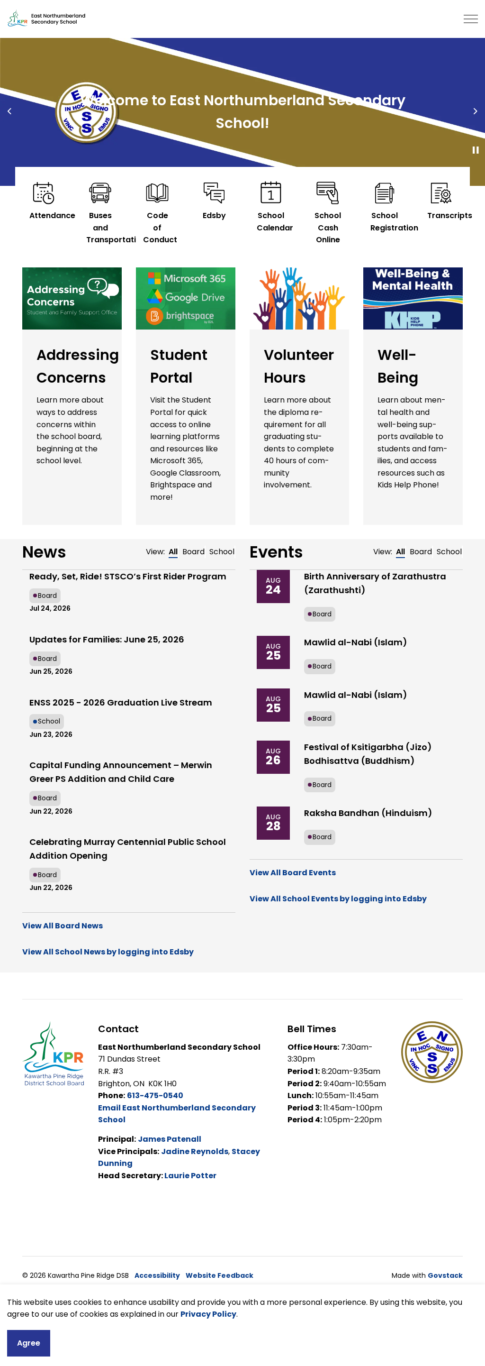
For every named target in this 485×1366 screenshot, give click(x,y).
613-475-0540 (155, 1095)
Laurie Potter (190, 1175)
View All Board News (62, 925)
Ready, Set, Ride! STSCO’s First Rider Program (127, 576)
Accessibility (157, 1275)
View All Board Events (293, 872)
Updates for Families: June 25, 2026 (106, 639)
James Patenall (169, 1139)
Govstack (445, 1275)
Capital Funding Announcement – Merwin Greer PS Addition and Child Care (120, 772)
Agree (28, 1343)
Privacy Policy (208, 1314)
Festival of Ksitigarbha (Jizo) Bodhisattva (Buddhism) (368, 754)
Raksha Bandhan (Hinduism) (368, 813)
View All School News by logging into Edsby (108, 951)
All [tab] (173, 551)
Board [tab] (193, 551)
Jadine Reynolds (194, 1151)
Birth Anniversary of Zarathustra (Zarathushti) (375, 583)
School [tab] (221, 551)
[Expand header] (471, 19)
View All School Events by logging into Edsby (338, 898)
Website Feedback (219, 1275)
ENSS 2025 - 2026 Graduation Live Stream (120, 702)
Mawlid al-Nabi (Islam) (355, 642)
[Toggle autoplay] (475, 150)
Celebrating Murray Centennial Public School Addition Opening (127, 849)
